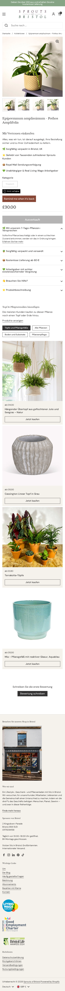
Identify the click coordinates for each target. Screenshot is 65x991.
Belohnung (7, 880)
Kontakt (6, 892)
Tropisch (10, 184)
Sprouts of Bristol (32, 981)
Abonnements (9, 884)
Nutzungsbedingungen (13, 969)
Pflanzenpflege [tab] (39, 334)
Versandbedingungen (12, 965)
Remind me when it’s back (19, 198)
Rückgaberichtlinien (11, 961)
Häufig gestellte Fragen (13, 876)
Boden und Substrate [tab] (15, 334)
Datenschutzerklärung (13, 957)
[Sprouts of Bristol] (32, 14)
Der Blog (6, 872)
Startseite (6, 33)
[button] (32, 229)
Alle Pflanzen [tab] (41, 327)
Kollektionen (19, 33)
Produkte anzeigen (12, 320)
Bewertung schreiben (32, 693)
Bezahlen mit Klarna (11, 888)
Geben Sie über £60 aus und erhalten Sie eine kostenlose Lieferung (32, 3)
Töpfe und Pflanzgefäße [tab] (16, 327)
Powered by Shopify (50, 981)
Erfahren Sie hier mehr (12, 241)
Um (4, 868)
